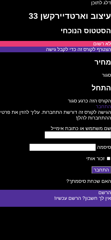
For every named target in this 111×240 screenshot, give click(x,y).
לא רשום (102, 43)
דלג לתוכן (101, 2)
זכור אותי (96, 158)
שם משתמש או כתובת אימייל (81, 128)
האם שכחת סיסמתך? (88, 181)
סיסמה (104, 147)
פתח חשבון (99, 204)
